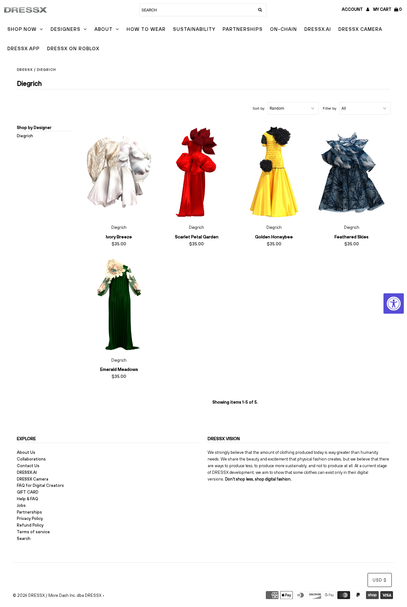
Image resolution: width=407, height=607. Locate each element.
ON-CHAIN (283, 29)
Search (24, 538)
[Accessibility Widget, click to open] (393, 303)
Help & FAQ (27, 498)
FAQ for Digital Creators (40, 485)
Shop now (22, 29)
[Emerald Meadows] (119, 304)
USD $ (380, 580)
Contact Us (28, 465)
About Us (26, 452)
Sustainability (194, 29)
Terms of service (33, 531)
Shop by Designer (34, 127)
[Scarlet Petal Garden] (196, 172)
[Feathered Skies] (351, 172)
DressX (25, 70)
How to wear (146, 29)
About (103, 29)
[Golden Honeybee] (273, 172)
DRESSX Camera (360, 29)
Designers (65, 29)
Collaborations (31, 459)
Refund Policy (30, 525)
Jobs (21, 505)
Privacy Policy (30, 518)
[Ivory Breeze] (119, 172)
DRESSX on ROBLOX (73, 48)
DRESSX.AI (317, 29)
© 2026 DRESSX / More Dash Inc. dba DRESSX (57, 595)
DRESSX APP (23, 48)
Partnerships (243, 29)
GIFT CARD (27, 492)
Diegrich (25, 135)
